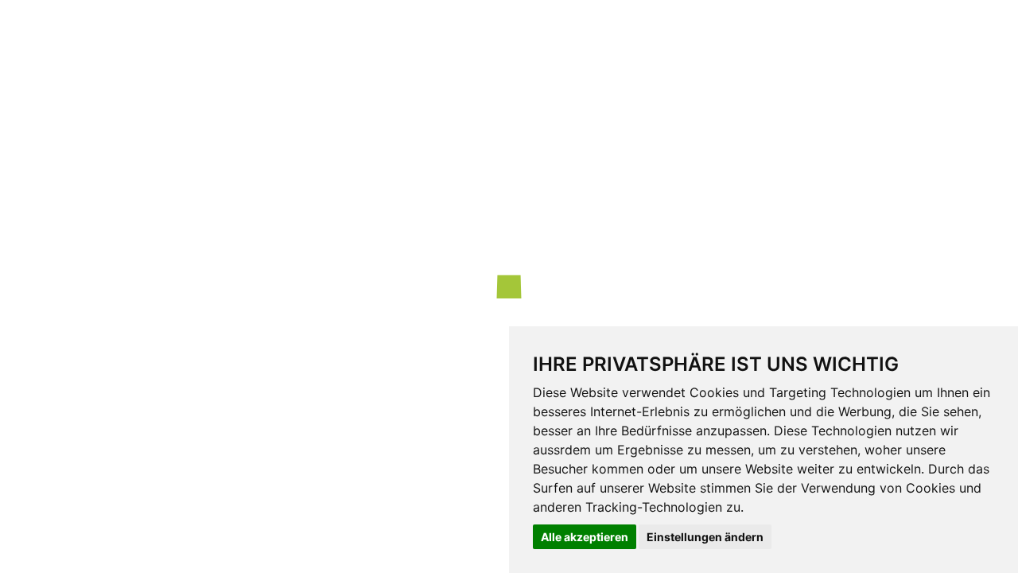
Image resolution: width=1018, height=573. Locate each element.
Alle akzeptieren (584, 537)
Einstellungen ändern (705, 537)
